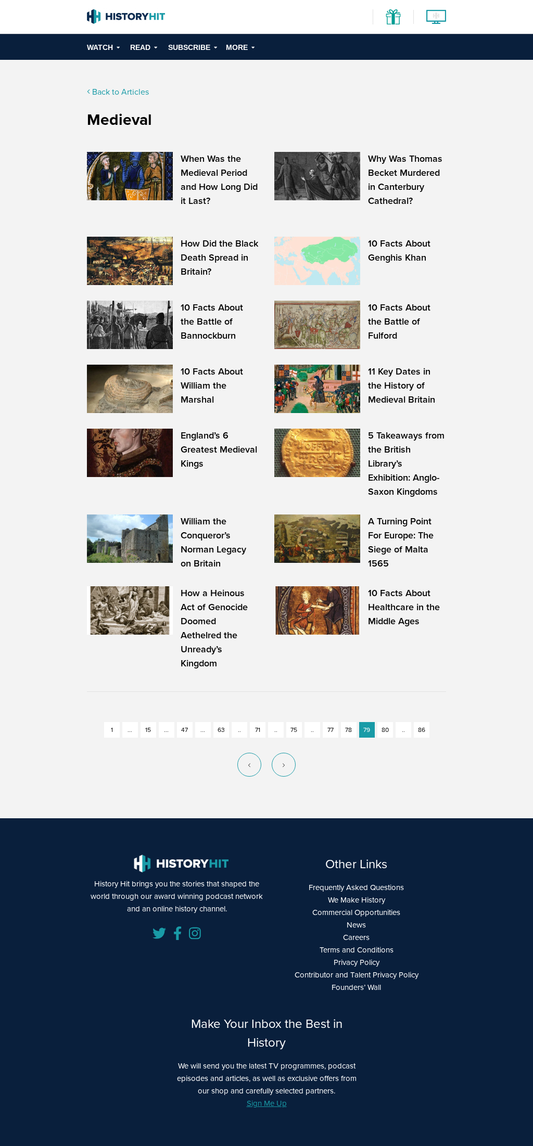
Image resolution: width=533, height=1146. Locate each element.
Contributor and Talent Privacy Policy (356, 975)
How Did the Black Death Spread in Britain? (219, 257)
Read (140, 47)
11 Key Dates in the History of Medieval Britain (401, 385)
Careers (356, 937)
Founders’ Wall (356, 987)
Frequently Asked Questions (356, 887)
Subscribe (189, 47)
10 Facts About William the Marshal (212, 385)
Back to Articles (119, 92)
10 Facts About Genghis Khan (399, 250)
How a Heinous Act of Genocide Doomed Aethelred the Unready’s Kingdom (214, 628)
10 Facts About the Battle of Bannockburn (212, 321)
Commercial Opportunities (356, 912)
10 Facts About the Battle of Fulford (399, 321)
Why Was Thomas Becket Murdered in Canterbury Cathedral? (405, 180)
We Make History (356, 900)
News (356, 925)
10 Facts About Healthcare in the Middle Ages (404, 607)
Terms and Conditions (357, 950)
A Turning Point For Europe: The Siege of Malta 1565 (401, 542)
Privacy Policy (356, 962)
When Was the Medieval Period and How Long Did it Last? (219, 180)
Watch (100, 47)
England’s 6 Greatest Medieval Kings (219, 449)
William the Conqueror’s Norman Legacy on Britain (213, 542)
